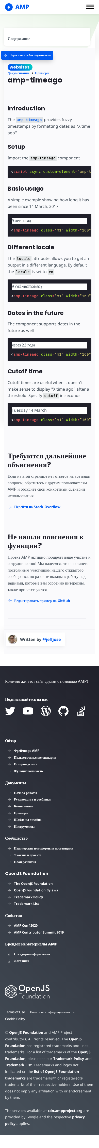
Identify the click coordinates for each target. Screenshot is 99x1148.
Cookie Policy (15, 1019)
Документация (18, 73)
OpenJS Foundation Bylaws (36, 890)
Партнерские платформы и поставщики (43, 848)
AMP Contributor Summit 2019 (39, 932)
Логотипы (21, 960)
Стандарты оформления (32, 954)
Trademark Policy (28, 897)
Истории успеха (26, 764)
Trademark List (26, 903)
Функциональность (28, 771)
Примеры (42, 73)
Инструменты (24, 826)
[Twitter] (10, 711)
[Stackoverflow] (81, 711)
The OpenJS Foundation (33, 883)
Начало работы (25, 792)
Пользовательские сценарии (35, 757)
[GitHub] (63, 711)
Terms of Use (15, 1012)
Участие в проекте (27, 855)
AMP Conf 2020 (26, 925)
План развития (25, 861)
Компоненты (23, 806)
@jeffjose (51, 639)
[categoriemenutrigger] (27, 55)
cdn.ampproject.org (65, 1110)
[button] (90, 7)
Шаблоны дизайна (28, 819)
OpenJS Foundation (26, 1032)
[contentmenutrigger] (47, 36)
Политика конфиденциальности (52, 1012)
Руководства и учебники (32, 799)
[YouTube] (28, 711)
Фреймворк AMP (26, 750)
